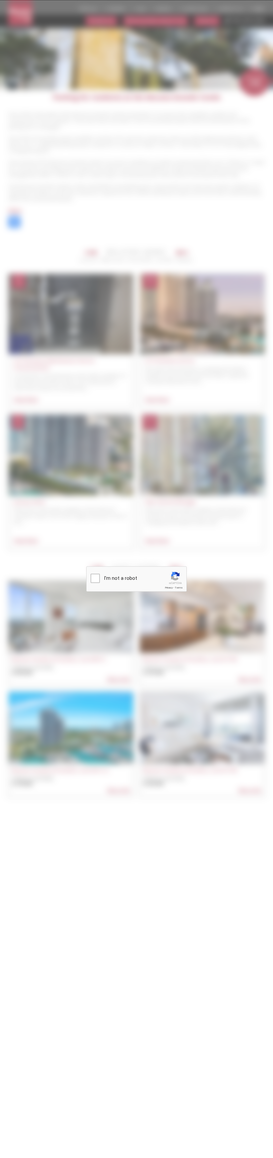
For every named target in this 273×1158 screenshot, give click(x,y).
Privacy (169, 587)
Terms (179, 587)
